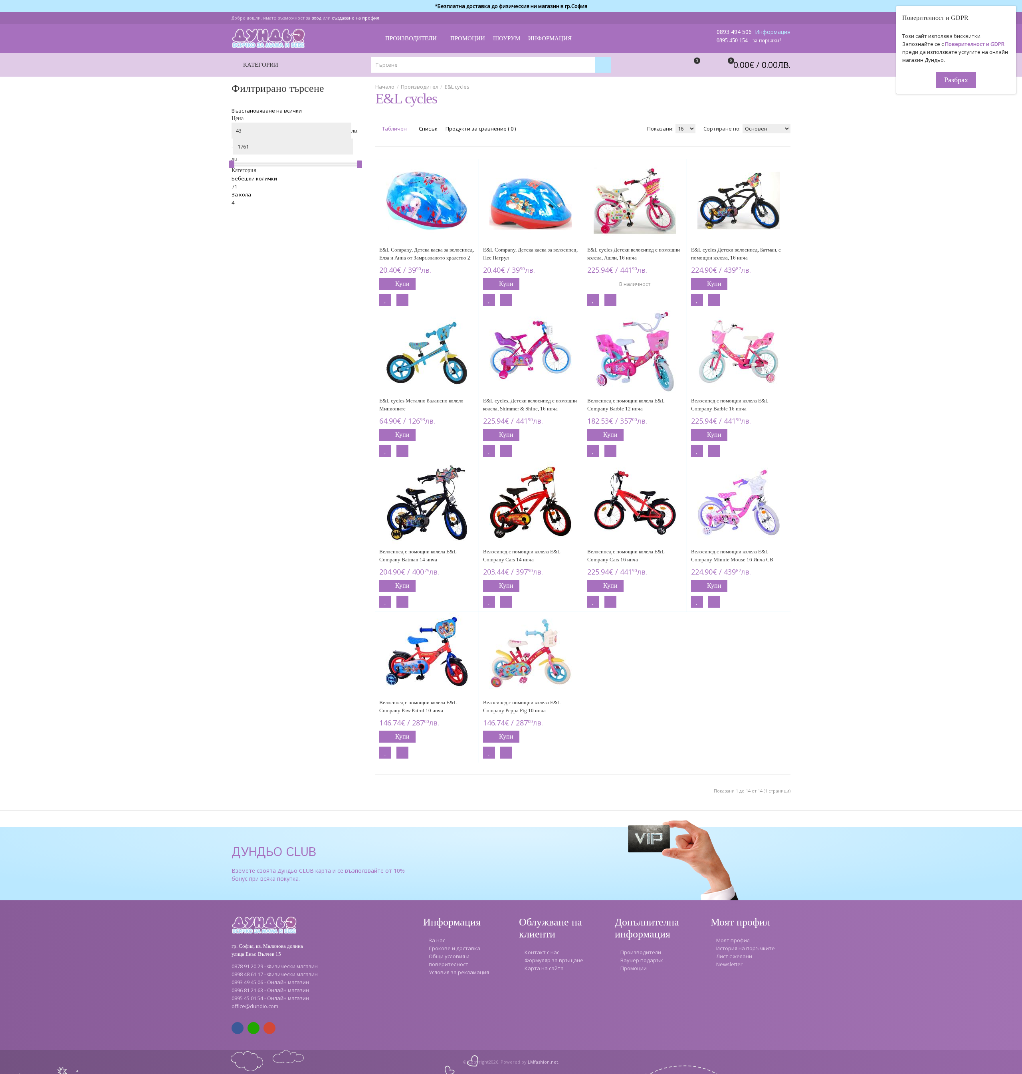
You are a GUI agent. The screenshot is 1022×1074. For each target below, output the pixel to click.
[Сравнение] (402, 300)
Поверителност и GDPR (974, 44)
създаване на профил (355, 18)
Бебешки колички (254, 178)
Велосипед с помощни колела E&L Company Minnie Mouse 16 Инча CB (732, 556)
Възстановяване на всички (267, 110)
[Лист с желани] (385, 300)
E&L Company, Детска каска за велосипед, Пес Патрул (530, 254)
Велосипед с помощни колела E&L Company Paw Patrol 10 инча (418, 706)
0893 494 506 (734, 32)
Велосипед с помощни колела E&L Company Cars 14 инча (522, 556)
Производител (419, 86)
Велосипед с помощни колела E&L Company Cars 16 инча (626, 556)
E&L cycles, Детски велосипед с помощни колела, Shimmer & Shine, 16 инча (530, 405)
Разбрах (956, 80)
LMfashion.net (543, 1062)
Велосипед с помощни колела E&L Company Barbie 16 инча (729, 405)
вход (316, 18)
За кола (241, 194)
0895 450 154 (732, 41)
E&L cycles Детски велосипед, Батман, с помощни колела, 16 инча (736, 254)
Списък (428, 128)
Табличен (394, 128)
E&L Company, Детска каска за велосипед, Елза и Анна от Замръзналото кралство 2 (426, 254)
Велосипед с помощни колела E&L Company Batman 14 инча (418, 556)
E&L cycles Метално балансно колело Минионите (421, 405)
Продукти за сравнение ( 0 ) (481, 128)
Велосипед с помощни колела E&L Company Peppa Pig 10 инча (522, 706)
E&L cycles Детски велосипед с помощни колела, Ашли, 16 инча (633, 254)
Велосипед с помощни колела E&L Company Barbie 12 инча (626, 405)
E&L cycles (457, 86)
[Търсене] (603, 65)
